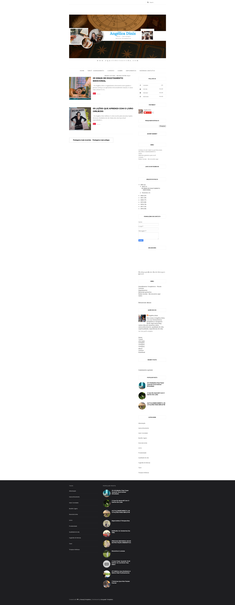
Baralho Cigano (142, 438)
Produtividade (142, 453)
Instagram (153, 96)
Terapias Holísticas (143, 472)
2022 (142, 195)
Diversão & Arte (142, 443)
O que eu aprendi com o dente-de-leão (156, 393)
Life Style (141, 341)
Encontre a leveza (118, 551)
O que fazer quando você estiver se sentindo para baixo (121, 562)
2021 (142, 198)
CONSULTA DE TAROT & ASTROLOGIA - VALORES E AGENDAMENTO (150, 150)
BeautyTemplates (85, 599)
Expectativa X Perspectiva (121, 521)
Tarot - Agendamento (96, 70)
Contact (141, 350)
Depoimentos (131, 70)
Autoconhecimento (143, 428)
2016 (142, 208)
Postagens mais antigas (101, 140)
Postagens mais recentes (82, 140)
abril (143, 186)
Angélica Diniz (153, 315)
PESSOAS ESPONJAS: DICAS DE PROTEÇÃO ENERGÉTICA (121, 541)
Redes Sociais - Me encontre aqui (117, 75)
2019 (142, 202)
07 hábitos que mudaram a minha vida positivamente (121, 572)
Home (82, 70)
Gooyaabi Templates (107, 599)
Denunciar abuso (144, 303)
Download (141, 352)
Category (141, 343)
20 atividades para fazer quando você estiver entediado (155, 384)
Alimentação (141, 423)
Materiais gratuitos (147, 70)
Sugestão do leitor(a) (144, 463)
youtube (153, 89)
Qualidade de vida (143, 458)
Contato (110, 70)
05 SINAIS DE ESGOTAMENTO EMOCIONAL (151, 189)
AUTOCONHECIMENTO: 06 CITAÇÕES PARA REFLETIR (156, 404)
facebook (153, 85)
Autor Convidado (143, 433)
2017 (142, 206)
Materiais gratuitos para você (147, 155)
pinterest (153, 92)
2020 (142, 200)
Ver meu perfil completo (145, 331)
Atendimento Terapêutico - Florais (149, 286)
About (140, 348)
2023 (142, 185)
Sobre (120, 70)
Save (94, 93)
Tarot (139, 467)
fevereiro (145, 193)
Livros (140, 448)
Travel (140, 339)
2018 (142, 204)
